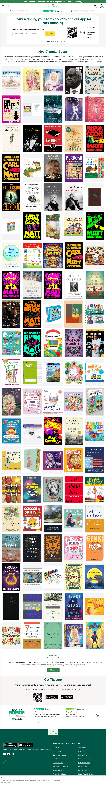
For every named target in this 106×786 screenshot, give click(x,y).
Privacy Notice (58, 762)
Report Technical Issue (85, 774)
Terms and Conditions (60, 766)
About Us (56, 747)
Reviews (81, 751)
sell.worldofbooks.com (26, 662)
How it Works (82, 755)
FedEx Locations (84, 766)
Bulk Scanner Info (84, 762)
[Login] (8, 6)
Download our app (59, 755)
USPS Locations (83, 770)
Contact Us (82, 747)
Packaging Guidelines (85, 759)
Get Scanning (53, 670)
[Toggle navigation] (3, 6)
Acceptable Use (58, 770)
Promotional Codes (59, 774)
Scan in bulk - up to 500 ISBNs (53, 41)
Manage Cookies (5, 782)
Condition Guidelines (60, 759)
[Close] (103, 778)
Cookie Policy (57, 751)
